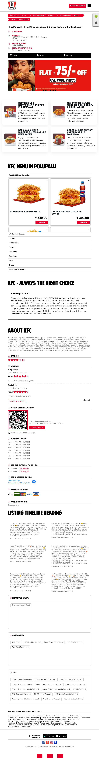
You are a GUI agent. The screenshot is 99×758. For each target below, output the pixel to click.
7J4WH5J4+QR (14, 480)
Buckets (12, 238)
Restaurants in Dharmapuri (29, 718)
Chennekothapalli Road (21, 605)
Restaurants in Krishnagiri (27, 723)
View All (86, 400)
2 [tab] (45, 90)
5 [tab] (53, 90)
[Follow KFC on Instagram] (51, 742)
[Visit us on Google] (47, 742)
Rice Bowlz (13, 252)
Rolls (11, 261)
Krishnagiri (24, 471)
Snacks (11, 265)
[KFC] (12, 5)
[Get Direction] (34, 483)
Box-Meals (13, 256)
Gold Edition (14, 243)
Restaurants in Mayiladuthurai (52, 725)
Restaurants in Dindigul (51, 718)
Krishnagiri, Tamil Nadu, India (19, 483)
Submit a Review (16, 401)
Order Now (41, 222)
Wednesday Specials (17, 234)
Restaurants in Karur (52, 721)
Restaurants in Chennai (35, 716)
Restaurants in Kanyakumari (31, 721)
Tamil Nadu (24, 468)
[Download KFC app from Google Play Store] (49, 737)
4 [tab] (50, 90)
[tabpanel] (49, 75)
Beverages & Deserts (17, 269)
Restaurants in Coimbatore (56, 716)
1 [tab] (43, 90)
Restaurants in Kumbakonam (51, 723)
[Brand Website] (55, 742)
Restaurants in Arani (15, 716)
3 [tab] (48, 90)
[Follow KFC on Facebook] (43, 742)
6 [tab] (55, 90)
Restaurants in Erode (70, 718)
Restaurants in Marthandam (27, 725)
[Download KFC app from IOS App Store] (61, 737)
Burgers (12, 247)
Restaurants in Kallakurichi (55, 719)
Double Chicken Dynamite (19, 175)
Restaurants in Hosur (35, 719)
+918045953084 (18, 45)
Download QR (37, 427)
